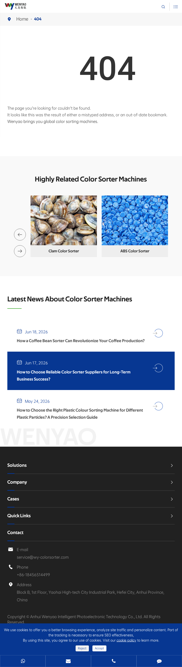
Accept (99, 648)
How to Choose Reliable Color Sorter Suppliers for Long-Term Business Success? (74, 375)
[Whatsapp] (22, 661)
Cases (13, 499)
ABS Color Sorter (134, 251)
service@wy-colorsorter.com (43, 557)
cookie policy (126, 640)
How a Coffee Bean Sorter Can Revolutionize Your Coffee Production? (81, 341)
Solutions (17, 465)
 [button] (20, 234)
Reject (82, 648)
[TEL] (113, 661)
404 (37, 19)
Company (17, 482)
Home (22, 19)
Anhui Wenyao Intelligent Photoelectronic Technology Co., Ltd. (87, 616)
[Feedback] (159, 661)
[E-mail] (68, 661)
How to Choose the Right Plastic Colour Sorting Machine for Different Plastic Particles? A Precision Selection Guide (80, 414)
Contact (15, 532)
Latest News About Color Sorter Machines (69, 299)
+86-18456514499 (33, 574)
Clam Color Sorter (64, 251)
